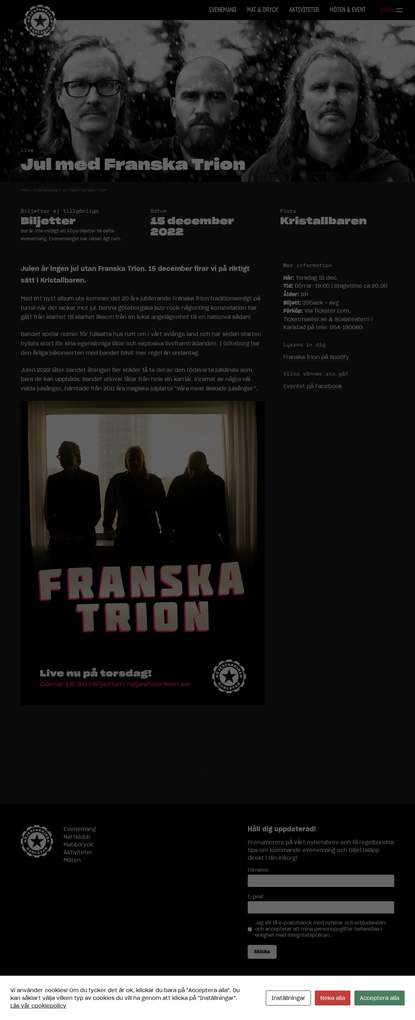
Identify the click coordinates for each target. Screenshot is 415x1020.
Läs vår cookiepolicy (38, 1006)
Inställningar (288, 998)
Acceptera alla (379, 998)
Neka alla (332, 998)
